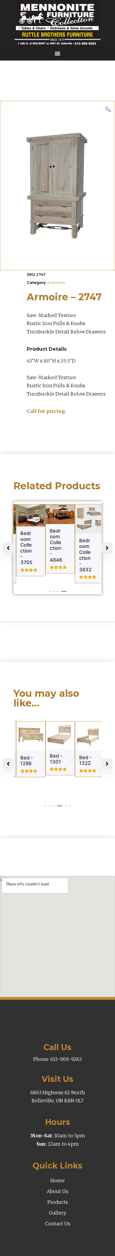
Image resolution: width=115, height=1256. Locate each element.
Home (57, 1180)
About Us (57, 1191)
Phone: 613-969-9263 (57, 1059)
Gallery (57, 1213)
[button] (57, 53)
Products (57, 1202)
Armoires (56, 282)
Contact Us (57, 1223)
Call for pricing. (46, 411)
